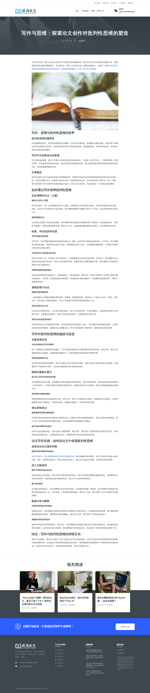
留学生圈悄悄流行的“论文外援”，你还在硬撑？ (111, 599)
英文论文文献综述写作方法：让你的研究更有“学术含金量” (95, 673)
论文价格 (60, 653)
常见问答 (114, 3)
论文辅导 (81, 41)
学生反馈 (97, 3)
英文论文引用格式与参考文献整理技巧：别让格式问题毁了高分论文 (94, 665)
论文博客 (122, 3)
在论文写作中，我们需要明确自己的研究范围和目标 (53, 456)
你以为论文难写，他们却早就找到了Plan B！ (74, 599)
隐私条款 (121, 653)
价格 (93, 11)
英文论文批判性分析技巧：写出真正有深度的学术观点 (94, 651)
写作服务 (85, 11)
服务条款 (121, 650)
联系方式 (100, 11)
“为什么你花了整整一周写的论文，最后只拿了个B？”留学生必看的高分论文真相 (37, 600)
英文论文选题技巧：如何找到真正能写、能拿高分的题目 (94, 657)
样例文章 (105, 3)
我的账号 (130, 3)
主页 (77, 11)
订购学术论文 (125, 627)
